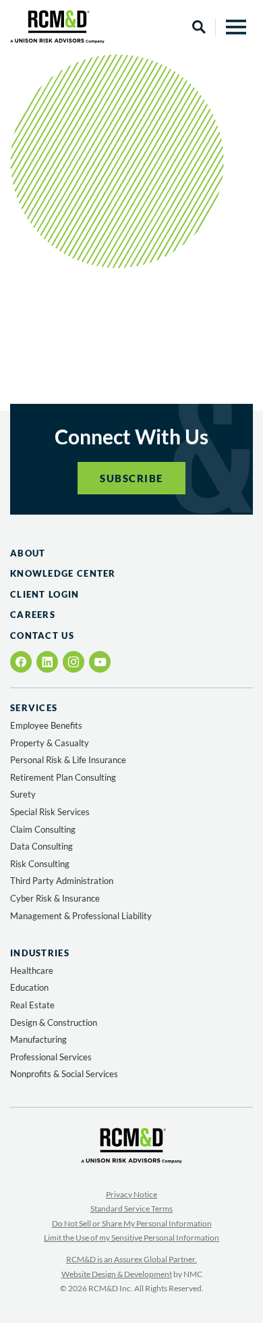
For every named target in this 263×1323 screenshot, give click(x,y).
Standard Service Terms (131, 1208)
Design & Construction (53, 1022)
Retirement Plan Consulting (63, 777)
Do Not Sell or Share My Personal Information (132, 1223)
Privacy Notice (131, 1194)
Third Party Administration (61, 880)
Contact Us (42, 635)
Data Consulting (41, 846)
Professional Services (51, 1057)
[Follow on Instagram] (73, 662)
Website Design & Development (116, 1274)
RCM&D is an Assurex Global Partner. (131, 1259)
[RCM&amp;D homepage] (57, 26)
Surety (23, 794)
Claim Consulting (43, 829)
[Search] (199, 27)
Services (33, 708)
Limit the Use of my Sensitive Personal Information (131, 1238)
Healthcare (31, 970)
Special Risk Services (50, 811)
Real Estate (32, 1005)
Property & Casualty (49, 742)
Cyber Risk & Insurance (55, 898)
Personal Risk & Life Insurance (68, 759)
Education (29, 987)
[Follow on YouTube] (100, 662)
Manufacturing (38, 1039)
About (28, 553)
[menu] (236, 27)
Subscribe (131, 478)
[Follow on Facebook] (21, 661)
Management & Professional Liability (81, 915)
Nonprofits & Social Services (64, 1073)
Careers (32, 614)
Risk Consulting (39, 863)
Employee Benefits (46, 725)
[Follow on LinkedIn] (47, 661)
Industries (39, 953)
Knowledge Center (63, 573)
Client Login (45, 594)
